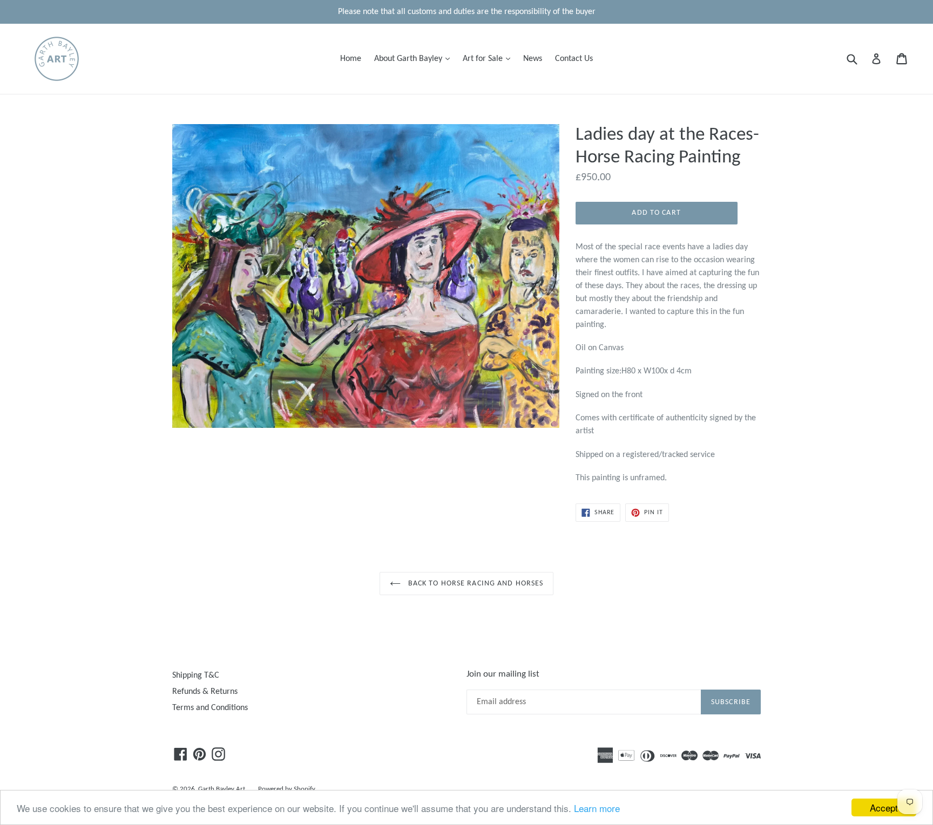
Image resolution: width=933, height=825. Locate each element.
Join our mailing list (502, 674)
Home (350, 58)
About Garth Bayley (414, 58)
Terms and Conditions (210, 708)
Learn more (597, 808)
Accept (884, 807)
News (532, 58)
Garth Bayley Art (221, 789)
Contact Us (574, 58)
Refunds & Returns (205, 691)
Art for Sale (489, 58)
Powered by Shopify (286, 789)
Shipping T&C (195, 675)
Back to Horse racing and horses (475, 583)
